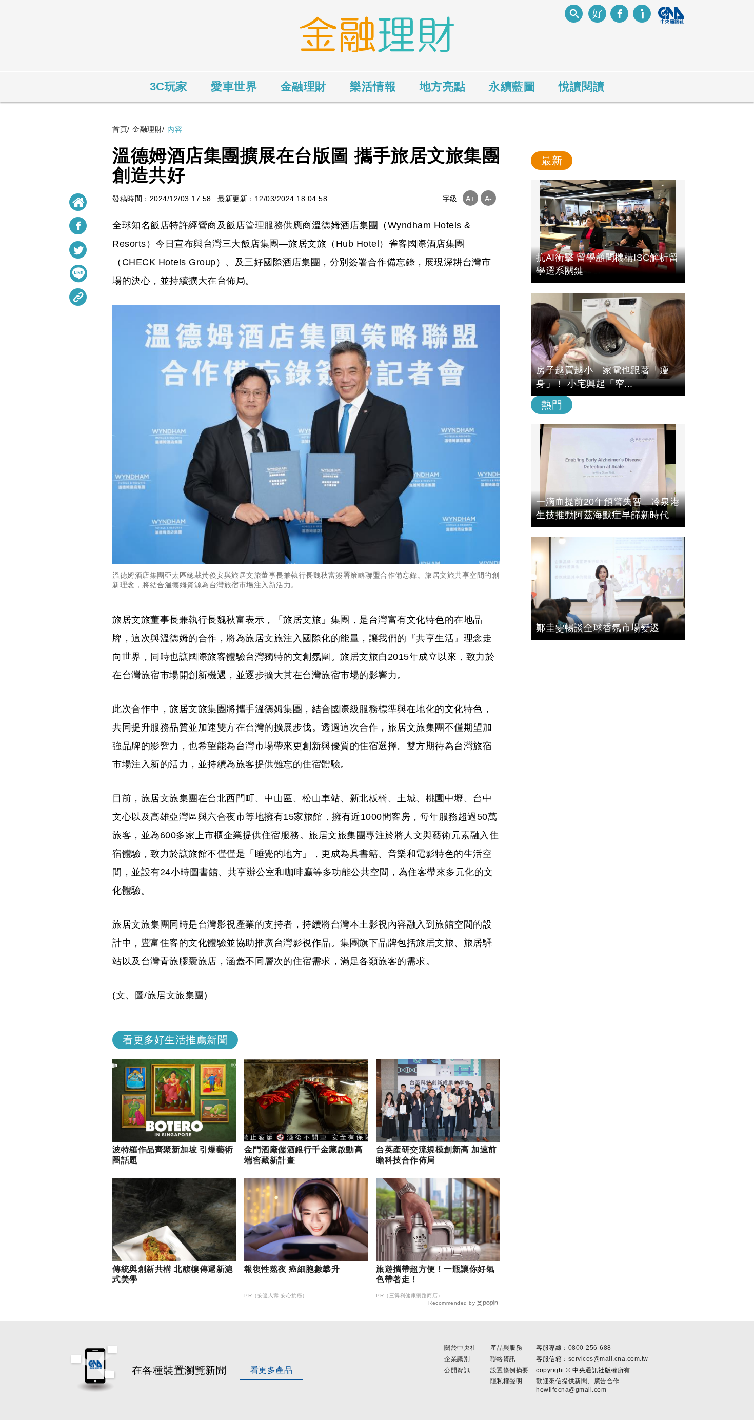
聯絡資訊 (503, 1359)
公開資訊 (457, 1370)
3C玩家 (169, 86)
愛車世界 (234, 86)
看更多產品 (271, 1370)
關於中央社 (460, 1347)
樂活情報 (373, 86)
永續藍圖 (512, 86)
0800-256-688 (589, 1347)
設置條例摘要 (509, 1370)
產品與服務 (506, 1347)
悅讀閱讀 (582, 86)
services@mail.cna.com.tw (608, 1359)
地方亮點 (443, 86)
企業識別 (457, 1359)
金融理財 (304, 86)
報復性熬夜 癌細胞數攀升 (292, 1269)
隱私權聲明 (506, 1381)
